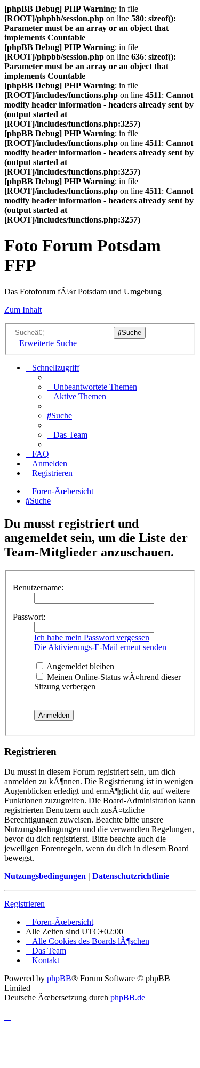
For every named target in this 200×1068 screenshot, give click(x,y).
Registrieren (24, 903)
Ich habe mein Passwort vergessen (91, 637)
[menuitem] (92, 386)
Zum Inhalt (23, 309)
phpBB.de (127, 997)
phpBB (59, 978)
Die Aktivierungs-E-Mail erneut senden (100, 647)
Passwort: (29, 616)
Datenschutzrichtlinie (130, 876)
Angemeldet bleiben (79, 666)
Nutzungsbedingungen (45, 876)
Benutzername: (38, 587)
